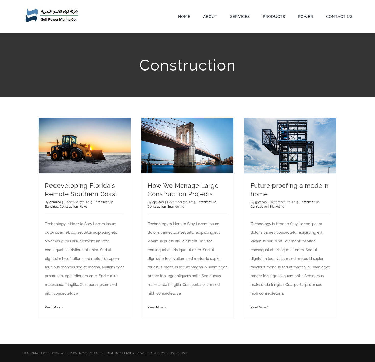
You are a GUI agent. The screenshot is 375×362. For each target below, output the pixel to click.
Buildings (51, 206)
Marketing (277, 206)
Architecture (104, 202)
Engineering (175, 206)
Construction (69, 206)
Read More (52, 307)
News (83, 206)
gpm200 (55, 202)
